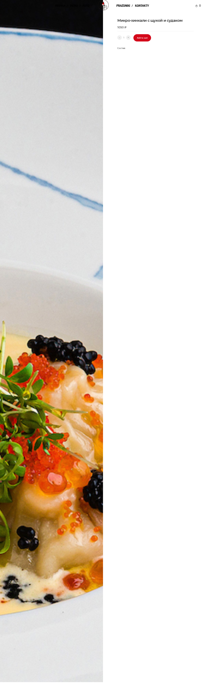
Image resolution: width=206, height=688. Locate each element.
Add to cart (142, 38)
